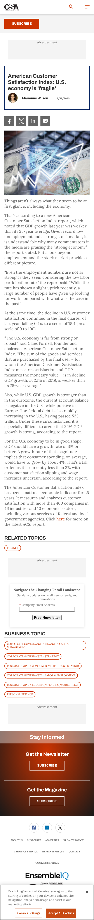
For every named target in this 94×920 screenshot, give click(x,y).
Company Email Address (37, 605)
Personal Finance (20, 694)
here (60, 519)
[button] (87, 7)
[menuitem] (9, 121)
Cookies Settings (47, 863)
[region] (47, 902)
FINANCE (12, 547)
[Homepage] (11, 7)
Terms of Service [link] (26, 851)
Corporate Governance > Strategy (33, 656)
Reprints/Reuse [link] (53, 851)
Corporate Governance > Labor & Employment (41, 675)
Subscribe (22, 23)
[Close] (87, 892)
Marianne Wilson (35, 98)
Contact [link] (74, 851)
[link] (9, 121)
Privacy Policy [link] (73, 840)
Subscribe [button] (47, 765)
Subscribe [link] (34, 840)
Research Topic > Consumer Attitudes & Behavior (43, 665)
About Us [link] (17, 840)
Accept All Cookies (61, 913)
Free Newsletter (47, 617)
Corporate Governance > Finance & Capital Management (38, 645)
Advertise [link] (52, 840)
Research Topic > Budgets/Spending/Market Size (42, 684)
